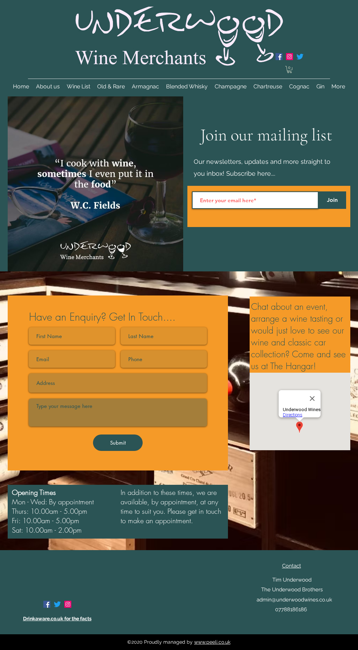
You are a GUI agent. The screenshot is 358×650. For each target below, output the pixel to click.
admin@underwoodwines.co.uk (294, 600)
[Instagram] (67, 604)
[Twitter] (299, 56)
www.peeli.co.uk (212, 642)
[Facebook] (46, 604)
